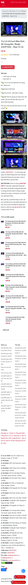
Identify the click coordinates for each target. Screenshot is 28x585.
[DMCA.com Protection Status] (7, 563)
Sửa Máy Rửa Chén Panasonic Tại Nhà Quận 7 (20, 366)
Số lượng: (3, 58)
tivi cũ (16, 207)
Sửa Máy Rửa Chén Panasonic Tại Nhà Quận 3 (20, 399)
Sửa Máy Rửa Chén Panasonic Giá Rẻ (6, 355)
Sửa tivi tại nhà (10, 440)
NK (3, 2)
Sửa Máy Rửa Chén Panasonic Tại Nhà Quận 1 (20, 407)
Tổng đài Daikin (20, 433)
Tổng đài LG (4, 435)
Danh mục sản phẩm (18, 2)
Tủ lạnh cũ (12, 433)
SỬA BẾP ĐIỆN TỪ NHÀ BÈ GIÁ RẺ (6, 393)
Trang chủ (5, 11)
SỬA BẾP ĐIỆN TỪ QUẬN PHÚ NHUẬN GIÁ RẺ (6, 386)
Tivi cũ (18, 11)
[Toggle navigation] (3, 5)
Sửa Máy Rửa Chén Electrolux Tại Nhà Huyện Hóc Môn (20, 423)
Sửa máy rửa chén (6, 373)
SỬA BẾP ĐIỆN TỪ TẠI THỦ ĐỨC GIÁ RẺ (6, 378)
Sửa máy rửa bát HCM (6, 368)
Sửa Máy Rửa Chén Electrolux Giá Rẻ (6, 349)
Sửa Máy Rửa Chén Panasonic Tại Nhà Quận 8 (20, 358)
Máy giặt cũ (4, 433)
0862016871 (8, 67)
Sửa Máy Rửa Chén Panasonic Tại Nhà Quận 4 (20, 391)
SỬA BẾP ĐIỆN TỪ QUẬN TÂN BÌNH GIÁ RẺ (6, 408)
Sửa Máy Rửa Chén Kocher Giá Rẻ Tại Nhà (6, 361)
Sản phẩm (12, 11)
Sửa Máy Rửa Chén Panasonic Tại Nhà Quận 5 (20, 383)
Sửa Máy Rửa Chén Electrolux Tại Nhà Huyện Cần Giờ (20, 415)
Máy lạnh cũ (17, 435)
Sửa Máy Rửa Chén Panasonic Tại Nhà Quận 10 (20, 350)
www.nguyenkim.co (14, 560)
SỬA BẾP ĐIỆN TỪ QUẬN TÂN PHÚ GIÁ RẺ (7, 400)
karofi (4, 569)
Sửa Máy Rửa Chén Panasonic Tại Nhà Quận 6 (20, 374)
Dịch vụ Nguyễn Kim (15, 438)
